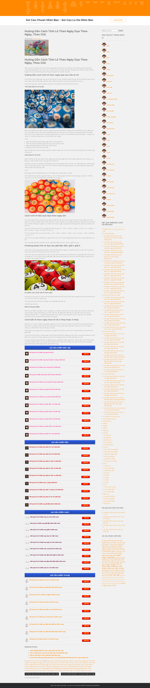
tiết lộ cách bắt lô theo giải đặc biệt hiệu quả (45, 655)
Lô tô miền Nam (110, 187)
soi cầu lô (117, 564)
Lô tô (136, 3)
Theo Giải (57, 670)
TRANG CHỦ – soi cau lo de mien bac (28, 8)
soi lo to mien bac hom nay (118, 579)
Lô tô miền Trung (111, 193)
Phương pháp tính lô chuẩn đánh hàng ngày (39, 670)
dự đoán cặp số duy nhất (112, 548)
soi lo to (117, 577)
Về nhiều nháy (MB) (111, 116)
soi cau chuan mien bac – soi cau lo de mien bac (59, 20)
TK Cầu (124, 3)
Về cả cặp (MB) (110, 111)
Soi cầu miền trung (50, 5)
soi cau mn (111, 555)
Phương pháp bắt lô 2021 (82, 668)
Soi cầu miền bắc (35, 5)
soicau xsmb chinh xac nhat (113, 559)
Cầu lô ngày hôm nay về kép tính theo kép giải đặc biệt (49, 653)
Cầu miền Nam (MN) (111, 452)
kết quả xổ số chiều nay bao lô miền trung (43, 602)
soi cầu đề (114, 575)
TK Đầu (106, 475)
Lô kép (108, 146)
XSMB (88, 2)
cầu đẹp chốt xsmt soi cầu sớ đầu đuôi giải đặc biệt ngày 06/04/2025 (113, 361)
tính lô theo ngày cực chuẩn (82, 670)
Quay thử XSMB (110, 205)
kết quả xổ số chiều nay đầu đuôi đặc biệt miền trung (47, 631)
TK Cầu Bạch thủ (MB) (112, 99)
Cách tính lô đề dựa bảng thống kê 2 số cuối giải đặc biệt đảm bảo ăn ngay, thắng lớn (59, 657)
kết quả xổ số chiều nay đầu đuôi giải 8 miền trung (46, 624)
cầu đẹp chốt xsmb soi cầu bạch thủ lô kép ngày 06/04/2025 (113, 256)
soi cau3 (117, 551)
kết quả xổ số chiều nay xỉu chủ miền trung (44, 580)
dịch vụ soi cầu (119, 543)
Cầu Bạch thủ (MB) (110, 461)
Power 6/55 (109, 87)
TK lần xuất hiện (110, 170)
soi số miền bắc (107, 583)
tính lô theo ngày (66, 670)
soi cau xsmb (111, 556)
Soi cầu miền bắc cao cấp (42, 7)
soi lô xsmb (109, 581)
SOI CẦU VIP (119, 560)
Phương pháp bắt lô (66, 668)
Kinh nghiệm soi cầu (73, 4)
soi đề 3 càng (117, 583)
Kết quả (108, 3)
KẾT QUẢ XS (81, 4)
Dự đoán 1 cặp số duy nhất (113, 546)
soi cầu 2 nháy (107, 562)
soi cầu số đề (113, 571)
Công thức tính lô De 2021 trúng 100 (40, 666)
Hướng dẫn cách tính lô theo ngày (80, 666)
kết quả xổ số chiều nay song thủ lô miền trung (45, 617)
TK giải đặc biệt (110, 164)
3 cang (104, 541)
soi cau (111, 551)
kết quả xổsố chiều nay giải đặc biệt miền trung (45, 587)
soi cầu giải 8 (107, 564)
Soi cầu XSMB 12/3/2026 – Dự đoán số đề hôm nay (78, 674)
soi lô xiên (104, 581)
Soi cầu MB (108, 566)
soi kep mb (106, 577)
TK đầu (108, 152)
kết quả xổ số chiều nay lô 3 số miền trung (43, 639)
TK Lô (130, 3)
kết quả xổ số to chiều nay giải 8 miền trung (44, 594)
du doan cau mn (112, 542)
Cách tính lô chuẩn (68, 662)
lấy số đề (118, 549)
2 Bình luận (37, 39)
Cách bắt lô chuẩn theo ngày (55, 661)
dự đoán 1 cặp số (108, 545)
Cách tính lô (57, 662)
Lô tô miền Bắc (110, 181)
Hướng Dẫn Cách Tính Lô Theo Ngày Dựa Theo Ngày (42, 668)
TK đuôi (108, 158)
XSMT (102, 2)
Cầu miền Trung (110, 128)
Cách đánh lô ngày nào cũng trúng (41, 662)
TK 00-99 (109, 176)
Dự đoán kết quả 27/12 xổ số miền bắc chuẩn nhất (42, 674)
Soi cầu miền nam (57, 5)
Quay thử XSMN (110, 217)
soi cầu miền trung (113, 569)
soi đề (112, 583)
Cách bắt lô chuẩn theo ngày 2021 (77, 661)
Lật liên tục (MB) (110, 105)
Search (121, 30)
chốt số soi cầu (114, 541)
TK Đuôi (106, 473)
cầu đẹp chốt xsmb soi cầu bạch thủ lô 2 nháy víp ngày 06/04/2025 (113, 237)
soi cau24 (108, 553)
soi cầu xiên (113, 573)
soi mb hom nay (115, 581)
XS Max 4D (109, 81)
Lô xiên (108, 140)
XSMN (95, 2)
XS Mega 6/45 (110, 75)
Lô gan (108, 134)
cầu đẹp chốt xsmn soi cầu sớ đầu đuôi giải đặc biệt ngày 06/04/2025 (113, 404)
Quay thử (142, 3)
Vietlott (117, 2)
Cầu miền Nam (110, 122)
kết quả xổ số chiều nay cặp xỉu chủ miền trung (45, 609)
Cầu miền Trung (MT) (111, 449)
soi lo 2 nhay (113, 577)
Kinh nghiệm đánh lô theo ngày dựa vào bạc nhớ (47, 650)
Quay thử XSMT (110, 211)
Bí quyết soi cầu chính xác (65, 7)
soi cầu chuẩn (119, 562)
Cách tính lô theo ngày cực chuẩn (44, 664)
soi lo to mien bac (108, 579)
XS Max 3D (109, 93)
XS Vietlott (107, 435)
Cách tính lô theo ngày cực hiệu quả (68, 664)
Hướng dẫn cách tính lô (60, 666)
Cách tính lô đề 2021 (81, 662)
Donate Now (118, 20)
